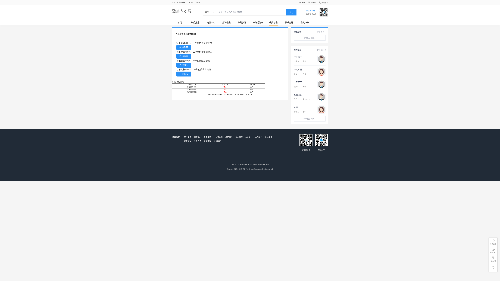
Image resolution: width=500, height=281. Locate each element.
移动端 (313, 3)
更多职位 (320, 32)
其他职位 (298, 95)
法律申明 (268, 137)
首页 (180, 22)
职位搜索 (195, 22)
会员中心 (305, 22)
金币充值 (197, 141)
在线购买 (183, 47)
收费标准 (273, 22)
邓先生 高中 (300, 61)
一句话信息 (258, 22)
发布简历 (239, 137)
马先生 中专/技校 (302, 99)
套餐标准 (187, 141)
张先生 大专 (300, 87)
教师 (296, 107)
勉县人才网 (181, 11)
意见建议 (207, 141)
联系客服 (289, 22)
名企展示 (207, 137)
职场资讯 (242, 22)
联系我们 (217, 141)
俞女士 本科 (300, 112)
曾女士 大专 (300, 74)
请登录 (197, 2)
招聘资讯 (229, 137)
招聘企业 (226, 22)
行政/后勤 (298, 70)
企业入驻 (248, 137)
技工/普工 (298, 57)
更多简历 (320, 50)
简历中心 (211, 22)
